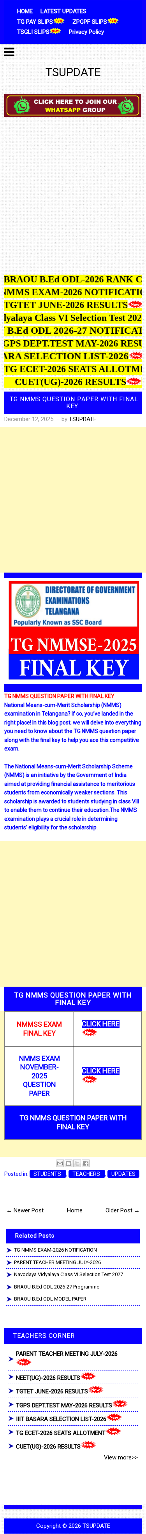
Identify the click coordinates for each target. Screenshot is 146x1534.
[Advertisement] (73, 198)
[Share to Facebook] (86, 1163)
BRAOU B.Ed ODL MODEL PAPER (50, 1299)
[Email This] (60, 1163)
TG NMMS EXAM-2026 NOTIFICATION (55, 1250)
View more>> (121, 1457)
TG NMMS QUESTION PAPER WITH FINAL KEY (74, 402)
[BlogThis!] (68, 1163)
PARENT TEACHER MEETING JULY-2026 (57, 1262)
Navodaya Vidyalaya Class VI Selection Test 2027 (68, 1274)
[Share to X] (77, 1163)
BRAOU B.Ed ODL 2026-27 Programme (56, 1287)
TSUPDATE (73, 72)
